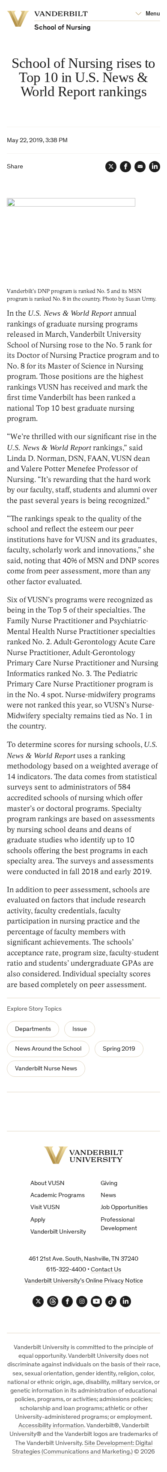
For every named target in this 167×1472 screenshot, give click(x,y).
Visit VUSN (45, 1207)
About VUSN (47, 1183)
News (108, 1195)
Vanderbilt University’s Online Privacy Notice (83, 1281)
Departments (33, 1029)
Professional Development (119, 1224)
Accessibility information (51, 1426)
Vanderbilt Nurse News (46, 1069)
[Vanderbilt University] (83, 1155)
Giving (109, 1183)
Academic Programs (57, 1195)
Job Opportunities (124, 1207)
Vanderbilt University (58, 1232)
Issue (79, 1029)
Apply (37, 1220)
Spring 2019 (119, 1049)
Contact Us (106, 1270)
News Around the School (48, 1049)
